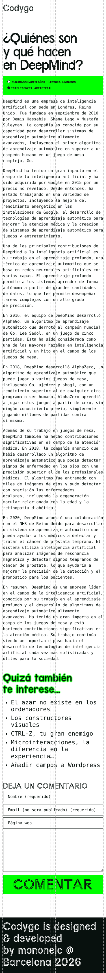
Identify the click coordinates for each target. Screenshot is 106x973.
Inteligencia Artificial (31, 88)
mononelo (40, 951)
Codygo (18, 9)
